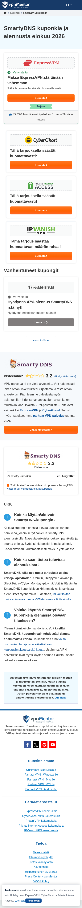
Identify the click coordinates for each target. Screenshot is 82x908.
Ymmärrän (33, 900)
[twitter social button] (36, 744)
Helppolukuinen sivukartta (41, 871)
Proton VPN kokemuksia (41, 820)
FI (68, 4)
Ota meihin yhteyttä (41, 857)
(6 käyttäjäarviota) (65, 376)
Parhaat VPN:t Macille (41, 779)
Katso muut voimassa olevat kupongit (29, 488)
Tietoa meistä (41, 852)
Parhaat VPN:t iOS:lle (41, 784)
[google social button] (44, 744)
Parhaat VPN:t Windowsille (41, 774)
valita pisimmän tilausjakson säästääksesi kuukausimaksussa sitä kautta (35, 644)
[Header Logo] (16, 4)
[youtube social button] (52, 744)
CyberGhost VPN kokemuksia (41, 815)
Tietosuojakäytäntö (41, 862)
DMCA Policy (41, 881)
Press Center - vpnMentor (41, 876)
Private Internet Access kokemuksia (41, 825)
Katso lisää (39, 340)
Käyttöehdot (41, 866)
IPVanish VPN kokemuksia (41, 830)
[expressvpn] (41, 88)
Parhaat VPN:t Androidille (41, 789)
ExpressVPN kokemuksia (41, 811)
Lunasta (40, 97)
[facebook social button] (27, 744)
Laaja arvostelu (40, 429)
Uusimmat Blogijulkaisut (41, 769)
